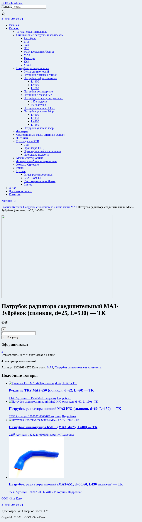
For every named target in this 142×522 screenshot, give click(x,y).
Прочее (21, 171)
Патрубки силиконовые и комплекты (46, 207)
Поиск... (6, 6)
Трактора (29, 58)
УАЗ (26, 61)
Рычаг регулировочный (38, 174)
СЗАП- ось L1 (32, 177)
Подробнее (64, 398)
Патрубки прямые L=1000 (40, 74)
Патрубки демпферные (38, 91)
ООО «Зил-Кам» (12, 3)
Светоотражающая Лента (39, 181)
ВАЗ (26, 41)
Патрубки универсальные (32, 68)
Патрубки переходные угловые (43, 98)
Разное (28, 184)
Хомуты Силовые (27, 164)
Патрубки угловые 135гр (39, 108)
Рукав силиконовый (36, 71)
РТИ (26, 144)
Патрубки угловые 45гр (39, 128)
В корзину (12, 337)
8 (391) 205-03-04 (12, 18)
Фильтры (22, 131)
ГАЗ (26, 45)
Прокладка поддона (36, 154)
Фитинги (22, 138)
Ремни (20, 167)
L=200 (35, 121)
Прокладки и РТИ (27, 141)
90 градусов (38, 104)
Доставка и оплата (20, 191)
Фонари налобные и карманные (36, 161)
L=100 (35, 114)
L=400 (35, 81)
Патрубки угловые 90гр (39, 111)
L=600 (35, 84)
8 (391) (12, 504)
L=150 (35, 118)
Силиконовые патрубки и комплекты (39, 35)
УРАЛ (27, 64)
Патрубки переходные (38, 94)
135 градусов (39, 101)
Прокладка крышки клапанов (42, 151)
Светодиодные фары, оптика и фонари (40, 134)
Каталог (14, 28)
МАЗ (27, 54)
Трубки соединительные (31, 31)
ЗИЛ (26, 48)
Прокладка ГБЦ (34, 148)
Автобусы (30, 38)
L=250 (35, 124)
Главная (14, 25)
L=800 (35, 88)
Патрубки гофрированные (40, 78)
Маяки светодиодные (29, 157)
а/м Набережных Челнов (39, 51)
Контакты (15, 194)
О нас (12, 187)
